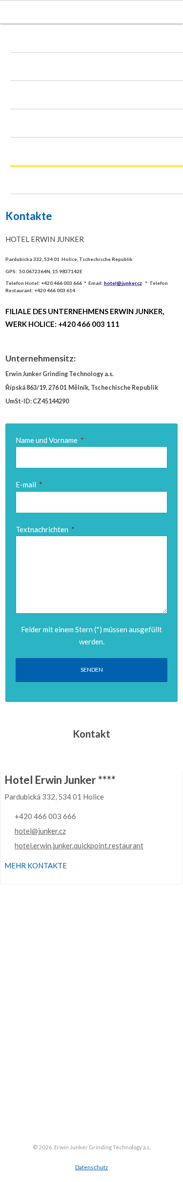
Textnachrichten (45, 529)
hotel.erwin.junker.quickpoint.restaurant (79, 845)
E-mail (29, 484)
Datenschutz (91, 1167)
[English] (88, 12)
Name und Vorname (50, 440)
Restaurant (39, 68)
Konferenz (39, 97)
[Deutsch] (105, 12)
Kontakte (36, 182)
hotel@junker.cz (40, 830)
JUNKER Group (45, 125)
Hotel (30, 40)
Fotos (30, 153)
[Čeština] (73, 12)
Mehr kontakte (35, 865)
